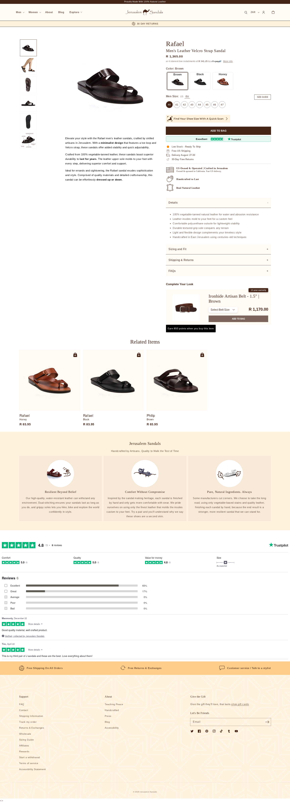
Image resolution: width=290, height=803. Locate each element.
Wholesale (25, 733)
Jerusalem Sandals (148, 792)
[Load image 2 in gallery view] (28, 66)
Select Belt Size (220, 309)
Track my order (28, 722)
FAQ (21, 704)
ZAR (253, 12)
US (181, 96)
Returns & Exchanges (31, 727)
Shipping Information (31, 716)
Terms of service (28, 763)
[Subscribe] (267, 722)
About (108, 696)
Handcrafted (112, 710)
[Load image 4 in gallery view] (28, 103)
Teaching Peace (114, 704)
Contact (23, 710)
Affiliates (24, 745)
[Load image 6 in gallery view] (28, 140)
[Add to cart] (75, 354)
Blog (107, 722)
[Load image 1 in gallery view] (28, 47)
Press (108, 716)
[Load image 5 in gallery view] (28, 121)
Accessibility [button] (112, 727)
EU (187, 96)
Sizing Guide (26, 739)
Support (23, 696)
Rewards (24, 751)
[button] (19, 12)
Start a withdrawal (29, 757)
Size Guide (262, 97)
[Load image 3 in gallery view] (28, 84)
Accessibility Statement (32, 769)
